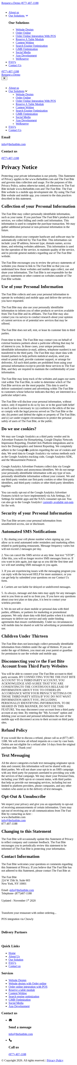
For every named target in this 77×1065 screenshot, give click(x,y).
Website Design (24, 29)
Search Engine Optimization (32, 45)
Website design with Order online (27, 983)
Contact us (15, 966)
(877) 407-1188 (29, 3)
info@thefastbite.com (13, 144)
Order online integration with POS (28, 986)
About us (14, 12)
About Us (14, 956)
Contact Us (15, 65)
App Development (26, 55)
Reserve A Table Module (30, 39)
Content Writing (25, 42)
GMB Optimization (27, 49)
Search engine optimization (24, 996)
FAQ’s (12, 962)
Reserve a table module (22, 989)
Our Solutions (17, 15)
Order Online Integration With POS (36, 36)
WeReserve (22, 58)
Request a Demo (11, 3)
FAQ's (12, 62)
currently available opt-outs (58, 502)
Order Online (23, 32)
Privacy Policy (55, 1060)
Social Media (23, 52)
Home (12, 953)
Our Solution (16, 959)
